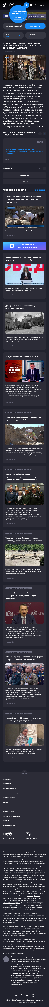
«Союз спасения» (24, 898)
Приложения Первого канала (13, 793)
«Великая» (22, 900)
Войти (42, 5)
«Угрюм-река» (36, 898)
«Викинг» (6, 900)
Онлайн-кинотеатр (9, 788)
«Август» (30, 896)
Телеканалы (21, 953)
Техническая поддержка (11, 816)
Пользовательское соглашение (14, 807)
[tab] (35, 26)
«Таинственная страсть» (11, 903)
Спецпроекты (7, 784)
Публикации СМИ (9, 825)
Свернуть (24, 774)
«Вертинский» (31, 900)
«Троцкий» (14, 900)
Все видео (6, 802)
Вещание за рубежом (32, 838)
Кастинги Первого (9, 797)
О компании (7, 779)
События (6, 821)
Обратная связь (8, 811)
